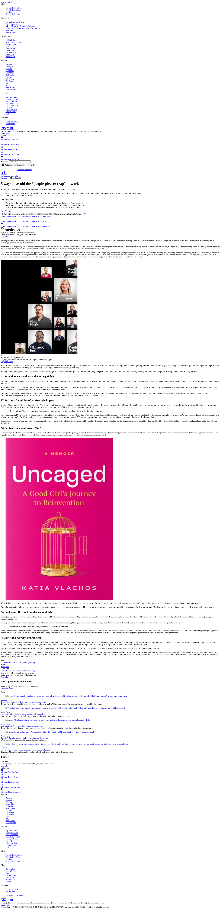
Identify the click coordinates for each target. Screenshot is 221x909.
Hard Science (10, 87)
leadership (19, 663)
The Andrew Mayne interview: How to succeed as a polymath (23, 702)
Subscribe (14, 176)
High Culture (10, 75)
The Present (10, 79)
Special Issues (11, 89)
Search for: (5, 162)
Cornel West (10, 55)
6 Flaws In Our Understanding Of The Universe (23, 28)
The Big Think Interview (15, 8)
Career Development (8, 663)
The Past (9, 77)
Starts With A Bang (12, 99)
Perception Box (11, 110)
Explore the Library (13, 14)
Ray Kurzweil (11, 53)
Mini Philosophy (12, 101)
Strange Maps (11, 112)
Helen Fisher (10, 57)
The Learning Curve (13, 103)
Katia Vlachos (6, 211)
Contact (8, 873)
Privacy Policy (11, 875)
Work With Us (11, 871)
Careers (8, 881)
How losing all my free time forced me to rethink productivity (23, 714)
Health (8, 85)
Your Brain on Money (14, 10)
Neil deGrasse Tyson (13, 42)
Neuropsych (10, 67)
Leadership (10, 71)
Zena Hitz (9, 46)
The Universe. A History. (15, 22)
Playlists (9, 12)
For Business (6, 176)
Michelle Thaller (11, 44)
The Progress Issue (12, 24)
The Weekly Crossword (14, 895)
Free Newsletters (12, 122)
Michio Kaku (10, 40)
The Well (9, 108)
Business (9, 64)
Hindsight (9, 30)
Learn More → (6, 133)
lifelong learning (29, 663)
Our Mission (10, 869)
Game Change (11, 32)
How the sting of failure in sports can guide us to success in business (25, 750)
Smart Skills (10, 73)
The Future (10, 81)
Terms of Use (10, 877)
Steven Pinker (11, 48)
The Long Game (12, 105)
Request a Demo (7, 362)
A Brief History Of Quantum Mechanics (20, 26)
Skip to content (6, 2)
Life (7, 83)
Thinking (9, 69)
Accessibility (10, 879)
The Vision (5, 667)
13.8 (7, 114)
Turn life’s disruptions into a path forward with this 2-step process (24, 738)
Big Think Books (12, 97)
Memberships (10, 124)
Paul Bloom (10, 50)
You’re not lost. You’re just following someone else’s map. (22, 726)
